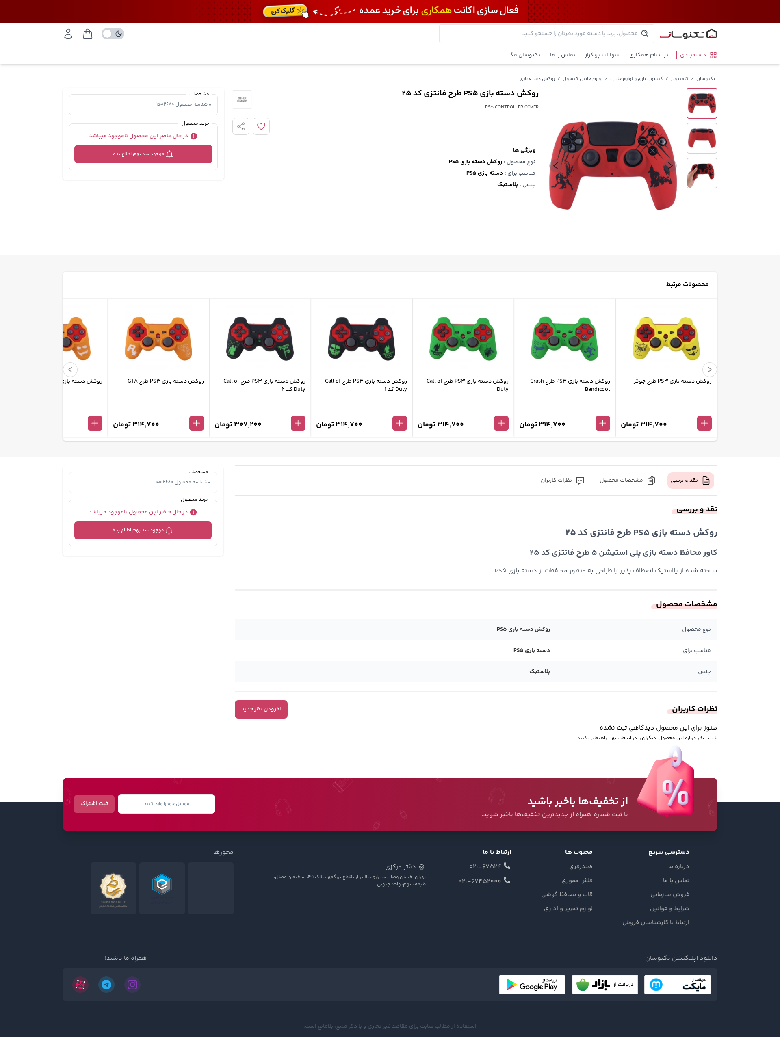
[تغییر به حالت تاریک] (113, 33)
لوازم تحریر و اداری (568, 909)
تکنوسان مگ (524, 55)
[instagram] (132, 984)
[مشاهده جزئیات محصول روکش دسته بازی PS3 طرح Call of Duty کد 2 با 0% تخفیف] (260, 410)
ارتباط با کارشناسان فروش (655, 922)
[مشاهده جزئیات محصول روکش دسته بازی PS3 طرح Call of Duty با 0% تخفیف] (463, 410)
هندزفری (581, 866)
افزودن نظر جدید (261, 709)
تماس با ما (562, 55)
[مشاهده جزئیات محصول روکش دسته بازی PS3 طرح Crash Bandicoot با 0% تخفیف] (564, 410)
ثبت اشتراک (94, 803)
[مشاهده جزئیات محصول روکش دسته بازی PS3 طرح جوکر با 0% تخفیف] (666, 410)
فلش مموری (577, 881)
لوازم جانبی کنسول (582, 79)
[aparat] (80, 984)
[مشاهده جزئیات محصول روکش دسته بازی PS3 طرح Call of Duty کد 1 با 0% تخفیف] (361, 410)
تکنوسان (705, 79)
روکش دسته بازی (537, 79)
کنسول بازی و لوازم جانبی (636, 79)
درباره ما (678, 866)
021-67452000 (479, 882)
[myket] (677, 984)
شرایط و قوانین (669, 909)
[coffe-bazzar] (605, 984)
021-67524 (485, 867)
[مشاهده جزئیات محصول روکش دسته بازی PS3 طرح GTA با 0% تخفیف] (158, 410)
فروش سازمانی (669, 894)
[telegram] (106, 984)
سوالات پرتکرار (602, 55)
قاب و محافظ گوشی (567, 894)
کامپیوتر (680, 79)
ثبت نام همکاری (648, 55)
